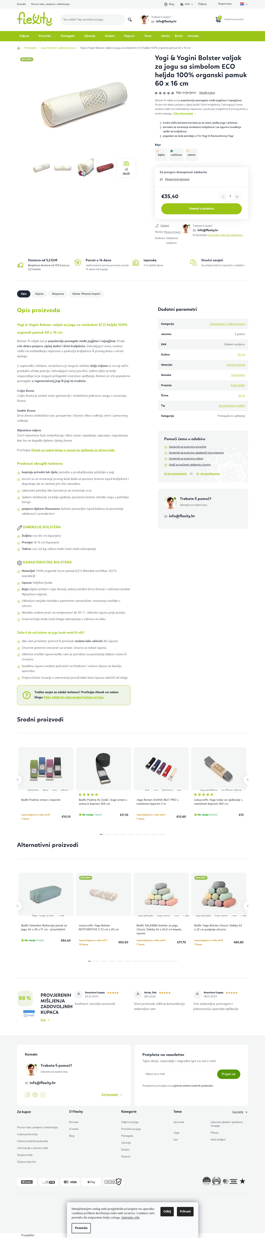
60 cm (241, 354)
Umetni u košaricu (201, 208)
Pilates (215, 1132)
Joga (176, 1132)
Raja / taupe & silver (43, 915)
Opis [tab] (23, 293)
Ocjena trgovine (26, 1162)
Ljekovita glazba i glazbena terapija (227, 1124)
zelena (64, 790)
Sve (43, 1020)
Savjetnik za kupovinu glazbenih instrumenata (196, 452)
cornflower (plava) (231, 790)
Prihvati (185, 1211)
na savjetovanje (210, 473)
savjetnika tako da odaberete (225, 235)
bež (147, 790)
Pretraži (130, 19)
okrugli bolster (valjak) (232, 405)
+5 (126, 171)
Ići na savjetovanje (175, 473)
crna (155, 790)
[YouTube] (43, 1095)
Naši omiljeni (218, 1139)
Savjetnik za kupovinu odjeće (186, 458)
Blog (171, 4)
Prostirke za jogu (131, 1129)
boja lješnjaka (145, 915)
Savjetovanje (25, 1155)
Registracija (224, 4)
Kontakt (21, 4)
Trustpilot (27, 1235)
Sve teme (237, 1112)
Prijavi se (229, 1074)
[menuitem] (26, 36)
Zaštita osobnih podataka (32, 1141)
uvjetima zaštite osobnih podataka (192, 1085)
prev (17, 779)
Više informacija (183, 113)
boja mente (163, 915)
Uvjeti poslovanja (27, 1134)
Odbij (167, 1211)
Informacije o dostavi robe (32, 1148)
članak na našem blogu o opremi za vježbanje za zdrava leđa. (73, 450)
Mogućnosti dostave (177, 179)
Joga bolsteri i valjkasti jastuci (227, 324)
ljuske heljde (238, 385)
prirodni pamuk (236, 365)
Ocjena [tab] (39, 293)
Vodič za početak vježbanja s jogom (190, 464)
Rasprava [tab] (58, 293)
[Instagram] (35, 1095)
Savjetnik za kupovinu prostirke (187, 446)
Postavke (81, 1228)
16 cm (241, 395)
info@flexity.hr (166, 21)
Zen (175, 1139)
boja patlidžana (208, 790)
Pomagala (127, 1136)
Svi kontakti (110, 1094)
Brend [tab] (90, 294)
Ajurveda (178, 1122)
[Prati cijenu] (168, 226)
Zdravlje (126, 1142)
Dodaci (125, 1149)
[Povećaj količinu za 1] (237, 197)
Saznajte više (130, 1217)
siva (54, 790)
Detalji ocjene (207, 92)
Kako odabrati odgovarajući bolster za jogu (74, 697)
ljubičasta (33, 790)
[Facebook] (27, 1095)
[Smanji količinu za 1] (223, 197)
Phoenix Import (172, 232)
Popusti (125, 1156)
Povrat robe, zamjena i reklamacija (50, 4)
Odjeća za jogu (130, 1122)
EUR (187, 4)
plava (45, 790)
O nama (73, 1129)
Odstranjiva (238, 375)
